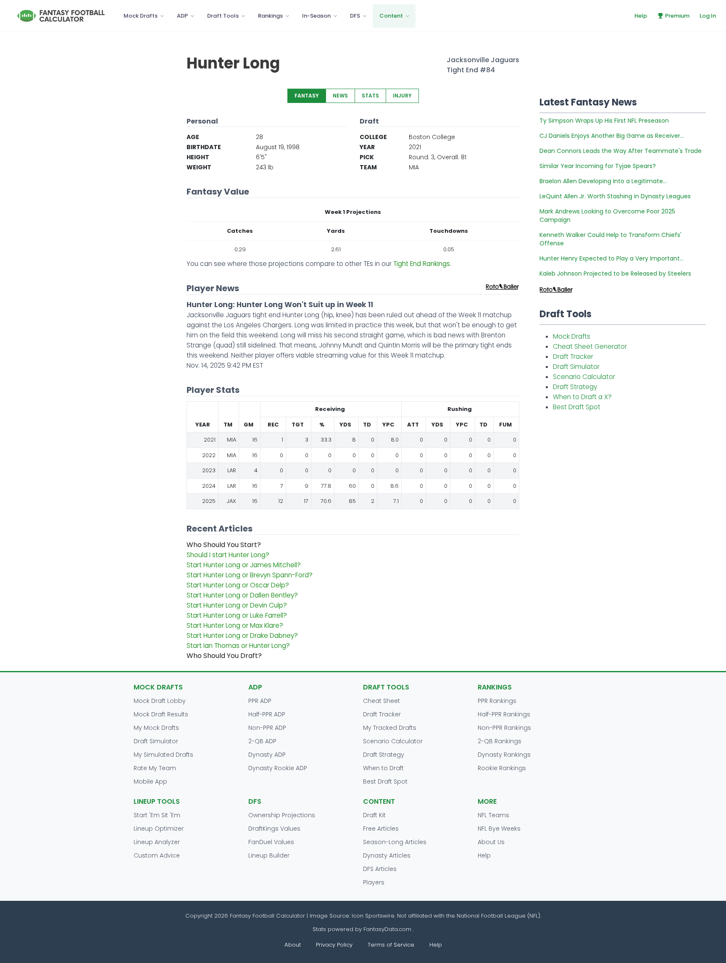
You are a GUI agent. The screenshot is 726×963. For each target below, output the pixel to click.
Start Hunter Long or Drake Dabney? (242, 635)
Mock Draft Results (161, 714)
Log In (708, 16)
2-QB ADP (262, 741)
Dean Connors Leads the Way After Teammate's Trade (620, 151)
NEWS (340, 95)
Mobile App (150, 781)
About (292, 945)
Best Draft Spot (576, 407)
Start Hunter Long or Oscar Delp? (238, 585)
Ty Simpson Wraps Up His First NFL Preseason (604, 120)
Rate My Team (155, 768)
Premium (677, 16)
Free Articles (381, 828)
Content (391, 16)
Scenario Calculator (584, 376)
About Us (491, 842)
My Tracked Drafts (389, 728)
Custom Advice (157, 855)
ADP (182, 16)
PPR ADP (259, 701)
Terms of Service (391, 945)
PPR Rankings (497, 701)
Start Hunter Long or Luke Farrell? (237, 615)
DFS (355, 16)
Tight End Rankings (421, 263)
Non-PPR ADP (267, 728)
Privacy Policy (334, 945)
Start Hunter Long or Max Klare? (235, 625)
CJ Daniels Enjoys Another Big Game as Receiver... (611, 136)
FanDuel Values (271, 842)
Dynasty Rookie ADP (277, 768)
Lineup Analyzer (157, 842)
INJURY (402, 95)
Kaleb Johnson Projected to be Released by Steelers (615, 273)
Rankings (270, 16)
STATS (370, 95)
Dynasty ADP (267, 754)
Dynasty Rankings (504, 754)
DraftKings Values (274, 828)
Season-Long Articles (394, 842)
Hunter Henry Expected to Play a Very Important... (611, 258)
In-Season (316, 16)
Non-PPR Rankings (504, 728)
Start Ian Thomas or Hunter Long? (238, 645)
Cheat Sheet (381, 701)
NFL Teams (493, 815)
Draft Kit (374, 815)
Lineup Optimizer (159, 828)
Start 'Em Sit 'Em (157, 815)
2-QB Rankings (499, 741)
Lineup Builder (268, 855)
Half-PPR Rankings (504, 714)
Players (373, 882)
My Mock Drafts (156, 728)
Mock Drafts (141, 16)
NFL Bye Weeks (499, 828)
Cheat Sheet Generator (590, 346)
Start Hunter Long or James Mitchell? (244, 564)
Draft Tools (223, 16)
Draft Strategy (575, 386)
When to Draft (383, 768)
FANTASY (307, 95)
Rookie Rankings (502, 768)
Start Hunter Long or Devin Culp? (237, 605)
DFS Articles (380, 869)
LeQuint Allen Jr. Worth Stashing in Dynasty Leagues (615, 196)
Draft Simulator (576, 366)
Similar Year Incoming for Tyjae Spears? (597, 166)
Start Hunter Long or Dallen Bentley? (242, 595)
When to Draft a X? (582, 396)
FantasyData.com (388, 929)
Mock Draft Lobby (160, 701)
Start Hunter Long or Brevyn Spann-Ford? (250, 575)
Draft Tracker (573, 356)
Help (640, 16)
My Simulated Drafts (163, 754)
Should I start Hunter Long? (228, 554)
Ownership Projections (281, 815)
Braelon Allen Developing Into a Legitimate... (603, 181)
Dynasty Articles (386, 855)
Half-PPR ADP (266, 714)
